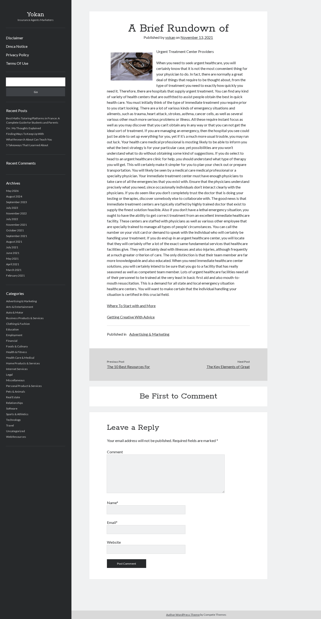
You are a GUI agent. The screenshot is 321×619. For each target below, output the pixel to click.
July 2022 (12, 219)
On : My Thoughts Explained (23, 128)
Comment (115, 452)
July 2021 (12, 247)
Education (12, 329)
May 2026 (12, 191)
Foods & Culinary (17, 346)
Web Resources (16, 436)
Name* (112, 502)
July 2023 (12, 207)
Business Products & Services (25, 318)
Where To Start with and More (131, 305)
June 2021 (12, 253)
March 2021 (13, 270)
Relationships (14, 403)
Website (114, 542)
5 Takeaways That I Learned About (27, 145)
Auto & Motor (14, 312)
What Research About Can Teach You (29, 139)
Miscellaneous (15, 380)
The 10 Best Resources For (128, 366)
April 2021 (12, 264)
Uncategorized (15, 431)
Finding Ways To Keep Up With (25, 134)
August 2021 (14, 241)
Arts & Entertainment (19, 307)
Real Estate (13, 397)
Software (11, 408)
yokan (170, 37)
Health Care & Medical (20, 357)
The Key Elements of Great (228, 366)
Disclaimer (14, 38)
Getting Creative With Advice (131, 317)
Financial (11, 340)
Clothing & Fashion (18, 324)
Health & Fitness (16, 352)
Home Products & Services (23, 363)
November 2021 (16, 224)
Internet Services (17, 369)
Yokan (35, 14)
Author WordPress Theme (183, 614)
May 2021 (12, 258)
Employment (14, 335)
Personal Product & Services (24, 386)
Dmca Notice (16, 46)
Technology (13, 420)
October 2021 (15, 230)
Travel (10, 425)
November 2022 (16, 213)
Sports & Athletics (17, 414)
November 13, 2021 (196, 37)
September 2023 (16, 202)
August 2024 (14, 196)
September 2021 (16, 236)
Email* (112, 522)
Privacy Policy (17, 54)
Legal (9, 374)
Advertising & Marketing (21, 301)
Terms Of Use (17, 63)
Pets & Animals (15, 391)
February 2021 (15, 275)
